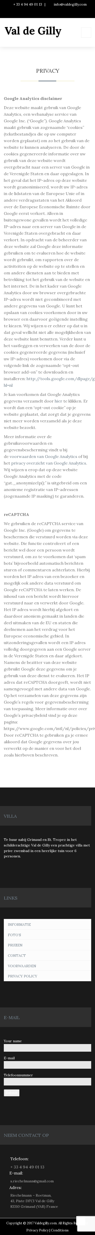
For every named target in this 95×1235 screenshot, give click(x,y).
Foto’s (14, 935)
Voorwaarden (22, 966)
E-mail (9, 1058)
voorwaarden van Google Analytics (43, 456)
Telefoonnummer (18, 1075)
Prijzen (15, 945)
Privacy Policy (22, 976)
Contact (17, 955)
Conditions (60, 1230)
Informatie (19, 924)
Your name (13, 1041)
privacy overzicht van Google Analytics (48, 463)
